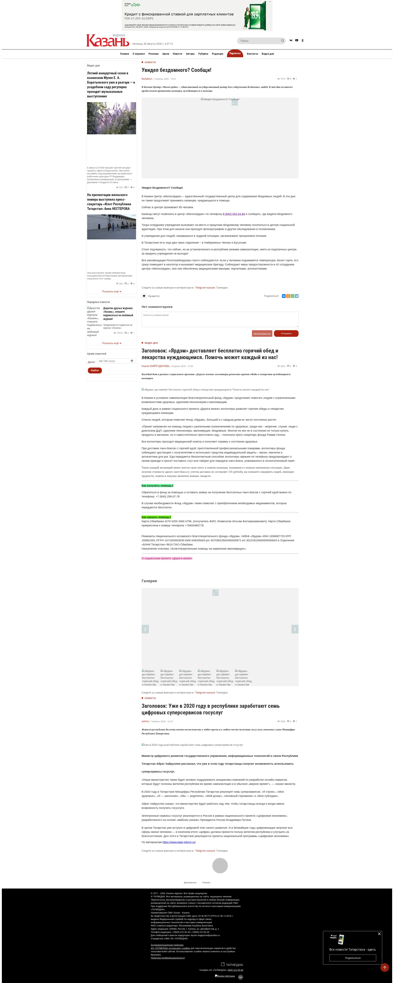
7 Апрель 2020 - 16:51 (164, 78)
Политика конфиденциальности (168, 957)
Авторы (190, 53)
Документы (190, 882)
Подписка (235, 53)
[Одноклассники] (288, 296)
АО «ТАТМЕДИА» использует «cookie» (170, 948)
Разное (206, 882)
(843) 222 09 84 (235, 970)
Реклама (154, 53)
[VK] (291, 40)
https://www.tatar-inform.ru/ (179, 842)
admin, (146, 721)
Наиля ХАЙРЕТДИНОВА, (156, 366)
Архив (165, 53)
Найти (95, 370)
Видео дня (268, 53)
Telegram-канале (205, 287)
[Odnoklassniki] (302, 40)
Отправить (286, 333)
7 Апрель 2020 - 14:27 (161, 721)
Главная (124, 53)
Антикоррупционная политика (167, 944)
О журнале (139, 53)
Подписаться (353, 958)
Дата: (91, 362)
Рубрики (203, 53)
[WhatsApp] (292, 296)
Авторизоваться (262, 333)
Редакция (217, 53)
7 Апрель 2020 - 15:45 (181, 366)
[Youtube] (297, 40)
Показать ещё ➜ (111, 291)
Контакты (252, 53)
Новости (177, 53)
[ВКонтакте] (284, 296)
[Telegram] (297, 296)
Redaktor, (147, 78)
